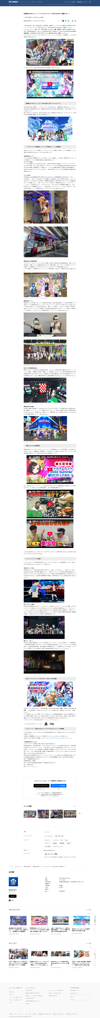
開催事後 (62, 843)
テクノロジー (15, 4)
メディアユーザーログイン (41, 785)
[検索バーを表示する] (90, 2)
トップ (11, 866)
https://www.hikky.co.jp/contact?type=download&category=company (56, 738)
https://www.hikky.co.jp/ (32, 766)
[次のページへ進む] (79, 813)
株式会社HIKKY (27, 866)
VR (62, 840)
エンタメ (32, 4)
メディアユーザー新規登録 (58, 785)
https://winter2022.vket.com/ (52, 719)
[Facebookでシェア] (66, 21)
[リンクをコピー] (75, 21)
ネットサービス (48, 836)
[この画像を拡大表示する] (30, 814)
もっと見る (88, 909)
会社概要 (11, 1014)
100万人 (69, 843)
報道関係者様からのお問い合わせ (44, 1014)
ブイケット (47, 843)
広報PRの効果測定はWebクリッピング (33, 1001)
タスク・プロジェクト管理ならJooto (56, 990)
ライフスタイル (54, 4)
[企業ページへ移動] (13, 882)
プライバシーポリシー (18, 1014)
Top (10, 4)
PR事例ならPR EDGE (53, 995)
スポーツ (71, 4)
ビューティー (38, 4)
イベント (47, 832)
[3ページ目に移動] (89, 913)
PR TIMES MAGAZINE (30, 998)
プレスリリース (18, 866)
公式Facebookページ (74, 990)
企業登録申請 (79, 2)
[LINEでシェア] (68, 21)
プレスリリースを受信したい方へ (15, 997)
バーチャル (55, 840)
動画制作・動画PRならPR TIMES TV (33, 993)
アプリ (26, 4)
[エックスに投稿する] (63, 21)
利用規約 (34, 1014)
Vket (66, 840)
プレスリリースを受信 (70, 2)
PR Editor (27, 1003)
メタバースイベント (58, 846)
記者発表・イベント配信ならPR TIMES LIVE (34, 995)
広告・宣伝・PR (59, 836)
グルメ (66, 4)
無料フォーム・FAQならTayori (55, 993)
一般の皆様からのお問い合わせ (71, 1014)
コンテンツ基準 (28, 1014)
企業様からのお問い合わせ (58, 1014)
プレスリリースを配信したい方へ (15, 1000)
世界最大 (55, 843)
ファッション (46, 4)
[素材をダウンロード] (72, 21)
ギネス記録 (47, 846)
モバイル (22, 4)
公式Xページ (72, 996)
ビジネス (61, 4)
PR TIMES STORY (29, 990)
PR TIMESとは (12, 992)
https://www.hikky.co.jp (49, 850)
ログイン (86, 2)
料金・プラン (11, 994)
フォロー (12, 896)
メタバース (47, 840)
